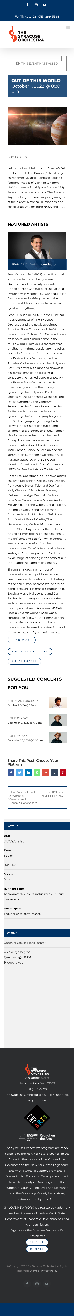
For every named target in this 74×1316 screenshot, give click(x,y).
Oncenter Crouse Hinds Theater (25, 942)
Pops (7, 879)
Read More (21, 639)
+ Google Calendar (30, 651)
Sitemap (34, 1270)
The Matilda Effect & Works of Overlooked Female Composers (23, 797)
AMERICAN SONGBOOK (24, 701)
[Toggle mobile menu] (68, 28)
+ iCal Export (24, 661)
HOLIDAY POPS (18, 718)
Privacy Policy (49, 1270)
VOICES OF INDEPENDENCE (53, 794)
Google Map (14, 962)
